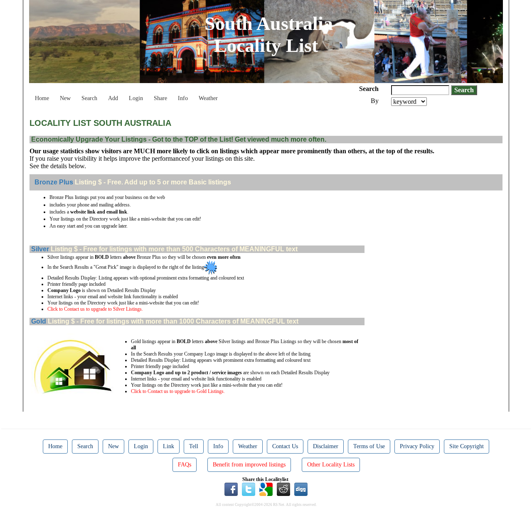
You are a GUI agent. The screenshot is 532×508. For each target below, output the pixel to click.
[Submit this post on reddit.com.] (283, 489)
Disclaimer (325, 446)
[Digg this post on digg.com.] (301, 489)
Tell (193, 446)
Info (183, 98)
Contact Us (285, 446)
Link (168, 446)
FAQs (184, 464)
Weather (208, 98)
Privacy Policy (417, 446)
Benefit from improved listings (249, 464)
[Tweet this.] (248, 489)
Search (89, 98)
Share (160, 98)
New (65, 98)
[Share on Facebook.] (231, 489)
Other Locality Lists (331, 464)
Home (42, 98)
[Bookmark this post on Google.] (266, 489)
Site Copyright (466, 446)
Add (113, 98)
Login (136, 98)
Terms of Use (369, 446)
